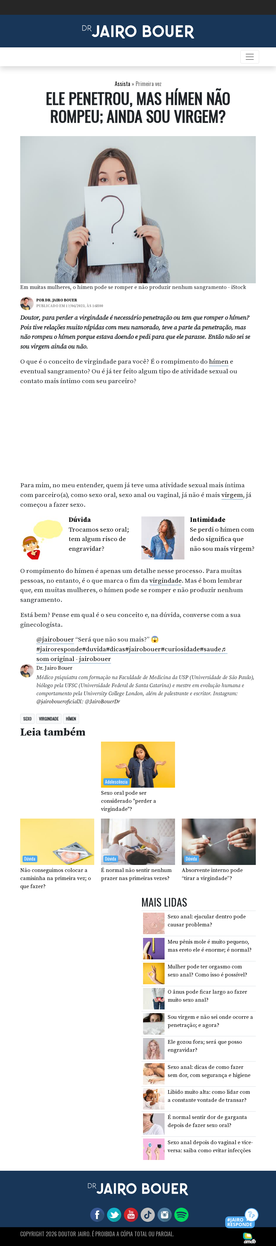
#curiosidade (180, 649)
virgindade (165, 581)
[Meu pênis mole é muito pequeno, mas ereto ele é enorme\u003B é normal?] (154, 948)
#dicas (115, 649)
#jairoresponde (59, 649)
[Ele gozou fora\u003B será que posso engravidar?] (154, 1048)
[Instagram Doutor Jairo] (163, 1214)
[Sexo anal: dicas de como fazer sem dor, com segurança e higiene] (154, 1073)
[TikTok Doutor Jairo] (146, 1214)
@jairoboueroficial (57, 701)
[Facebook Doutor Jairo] (96, 1214)
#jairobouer (143, 649)
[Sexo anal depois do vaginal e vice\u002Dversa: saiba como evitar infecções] (154, 1148)
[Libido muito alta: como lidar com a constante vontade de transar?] (154, 1098)
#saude (210, 649)
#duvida (94, 649)
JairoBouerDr (105, 701)
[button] (242, 1218)
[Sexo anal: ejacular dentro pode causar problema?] (154, 923)
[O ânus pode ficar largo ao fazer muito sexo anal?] (154, 998)
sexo (27, 718)
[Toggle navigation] (249, 57)
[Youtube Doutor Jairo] (129, 1214)
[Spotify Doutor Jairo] (180, 1214)
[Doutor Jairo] (138, 30)
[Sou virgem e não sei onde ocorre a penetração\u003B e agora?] (154, 1023)
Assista (122, 84)
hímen (219, 362)
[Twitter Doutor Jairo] (112, 1214)
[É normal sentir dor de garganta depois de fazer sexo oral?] (154, 1123)
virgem (232, 495)
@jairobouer (55, 639)
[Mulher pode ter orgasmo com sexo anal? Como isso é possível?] (154, 973)
